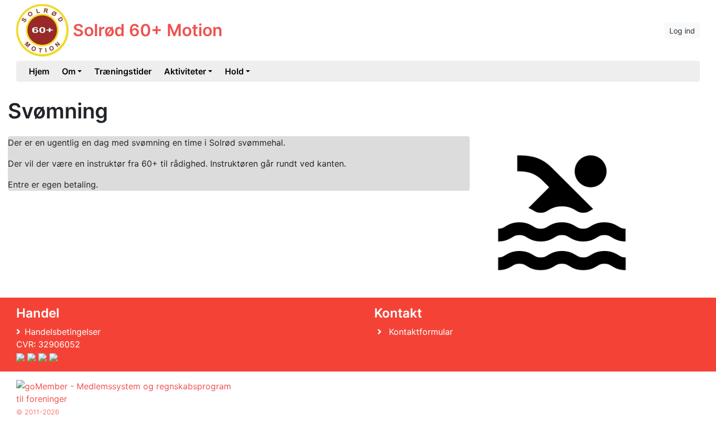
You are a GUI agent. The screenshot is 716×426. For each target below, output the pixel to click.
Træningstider (122, 71)
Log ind (682, 30)
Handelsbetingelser (63, 331)
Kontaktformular (421, 331)
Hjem (39, 71)
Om (68, 71)
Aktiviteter (185, 71)
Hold (234, 71)
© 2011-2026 (37, 412)
